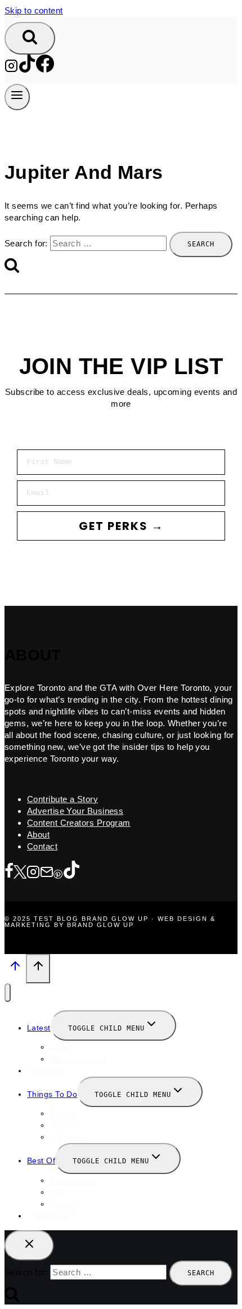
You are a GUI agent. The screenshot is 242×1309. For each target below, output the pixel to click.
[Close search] (29, 1245)
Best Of (41, 1160)
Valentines (46, 1070)
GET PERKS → (121, 526)
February (67, 1136)
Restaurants (73, 1180)
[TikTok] (27, 69)
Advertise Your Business (75, 811)
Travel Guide (51, 1215)
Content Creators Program (79, 822)
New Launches (77, 1058)
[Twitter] (20, 872)
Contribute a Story (62, 799)
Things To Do (52, 1094)
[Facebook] (45, 69)
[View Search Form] (30, 38)
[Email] (46, 872)
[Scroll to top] (15, 969)
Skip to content (34, 10)
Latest (39, 1027)
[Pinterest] (57, 872)
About (38, 834)
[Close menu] (8, 992)
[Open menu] (17, 97)
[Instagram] (11, 69)
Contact (42, 846)
